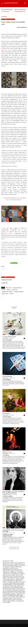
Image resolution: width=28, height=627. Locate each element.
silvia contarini (5, 532)
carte (4, 411)
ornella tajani (5, 338)
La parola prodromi (7, 376)
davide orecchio (5, 378)
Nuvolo (11, 293)
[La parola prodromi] (14, 363)
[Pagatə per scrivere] (14, 438)
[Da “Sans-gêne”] (14, 400)
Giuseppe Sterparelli (18, 291)
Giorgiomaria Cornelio (6, 279)
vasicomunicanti (10, 19)
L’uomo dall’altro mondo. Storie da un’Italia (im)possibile (13, 530)
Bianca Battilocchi (17, 287)
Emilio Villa (14, 289)
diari (4, 334)
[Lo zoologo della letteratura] (14, 323)
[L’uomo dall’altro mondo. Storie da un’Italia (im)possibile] (14, 516)
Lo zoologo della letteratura (9, 336)
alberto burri (9, 287)
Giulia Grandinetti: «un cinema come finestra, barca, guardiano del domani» (13, 492)
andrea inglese (5, 415)
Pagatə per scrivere (7, 452)
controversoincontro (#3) (20, 11)
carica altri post (13, 547)
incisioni (4, 449)
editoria (9, 289)
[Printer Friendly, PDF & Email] (14, 263)
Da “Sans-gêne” (6, 413)
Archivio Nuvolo (7, 233)
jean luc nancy (5, 293)
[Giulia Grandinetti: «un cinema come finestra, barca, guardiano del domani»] (14, 478)
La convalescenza (5, 11)
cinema (3, 289)
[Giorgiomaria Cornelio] (6, 556)
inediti (3, 19)
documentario (4, 50)
